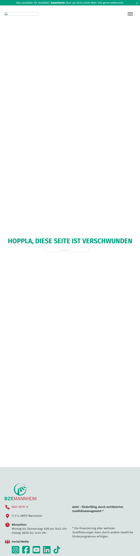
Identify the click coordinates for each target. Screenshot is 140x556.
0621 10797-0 (20, 507)
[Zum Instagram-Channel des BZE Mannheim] (15, 552)
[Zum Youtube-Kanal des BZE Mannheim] (36, 552)
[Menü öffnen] (130, 14)
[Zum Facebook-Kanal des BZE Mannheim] (26, 552)
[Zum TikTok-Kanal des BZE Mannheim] (47, 552)
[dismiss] (137, 3)
